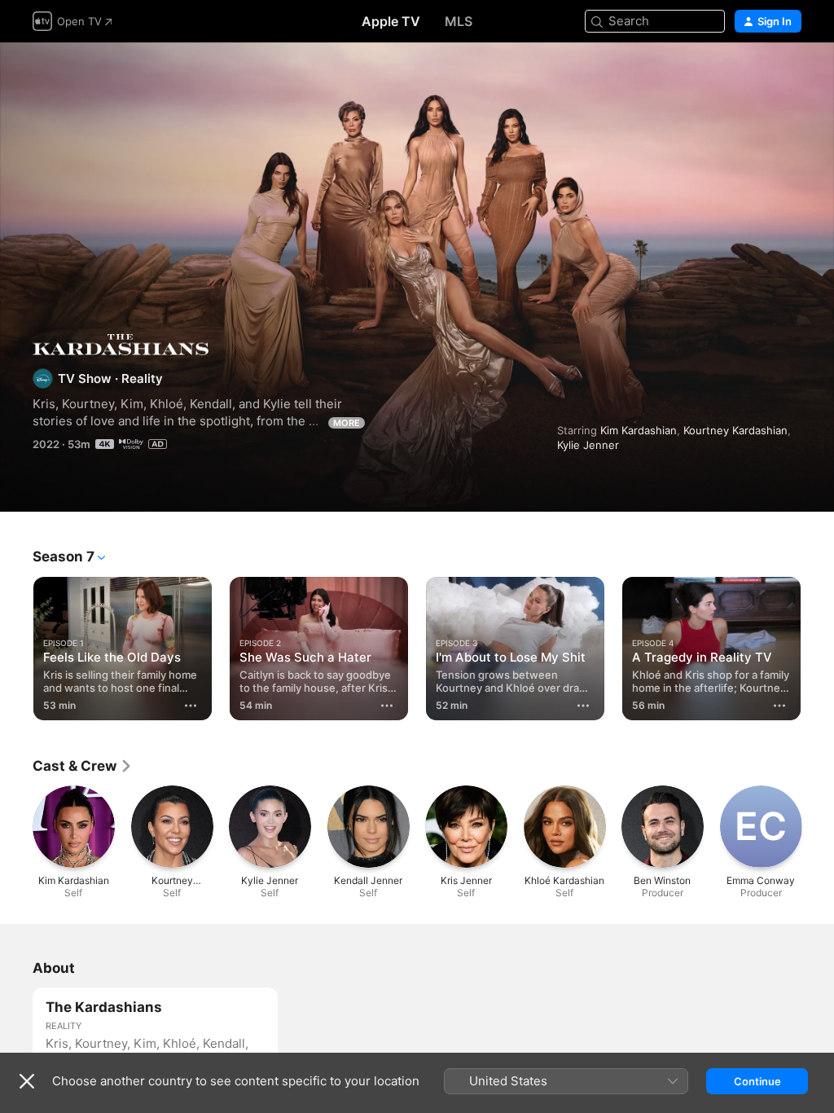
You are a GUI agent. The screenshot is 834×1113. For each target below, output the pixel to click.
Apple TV (391, 21)
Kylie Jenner (588, 444)
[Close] (27, 1081)
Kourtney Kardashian (735, 430)
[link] (83, 766)
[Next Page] (817, 645)
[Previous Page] (16, 645)
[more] (190, 705)
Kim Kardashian (638, 430)
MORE (346, 423)
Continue (757, 1081)
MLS (458, 21)
